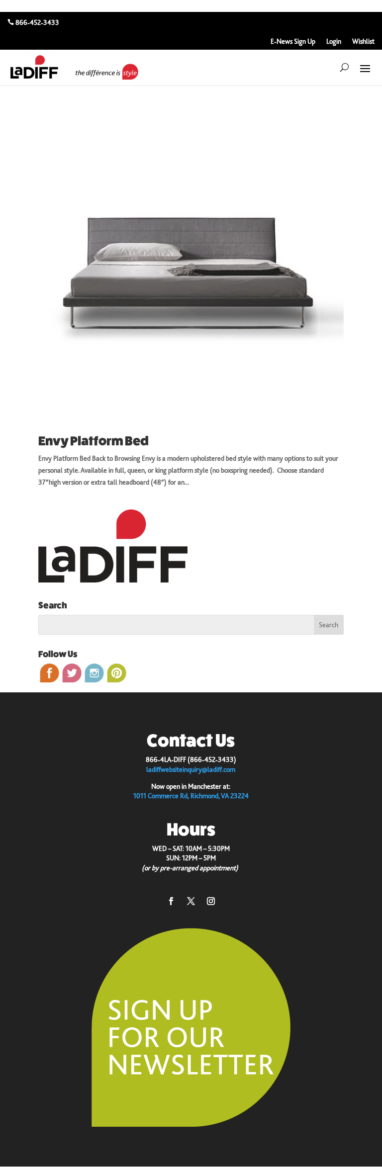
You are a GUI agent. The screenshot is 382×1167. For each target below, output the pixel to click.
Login (333, 41)
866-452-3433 (37, 22)
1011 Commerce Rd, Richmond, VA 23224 (191, 796)
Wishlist (363, 41)
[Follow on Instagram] (211, 901)
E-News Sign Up (293, 41)
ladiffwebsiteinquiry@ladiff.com (190, 769)
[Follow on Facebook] (171, 901)
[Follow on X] (191, 901)
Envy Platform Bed (93, 441)
